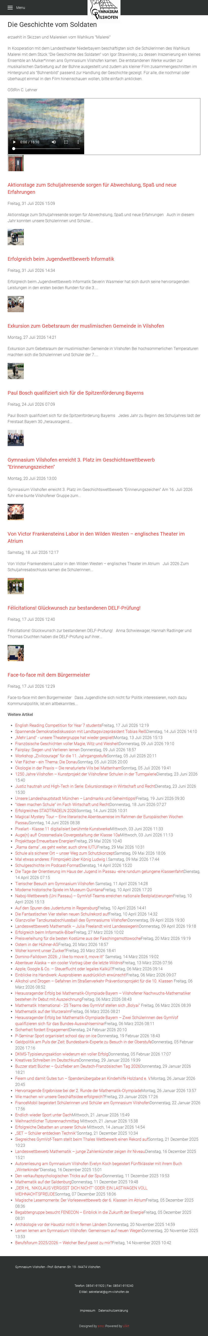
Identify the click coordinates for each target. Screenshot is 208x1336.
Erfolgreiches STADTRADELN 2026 (45, 810)
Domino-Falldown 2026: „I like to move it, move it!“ (60, 956)
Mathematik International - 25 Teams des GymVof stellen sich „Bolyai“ (78, 1005)
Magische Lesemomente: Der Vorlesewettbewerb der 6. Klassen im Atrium (80, 1200)
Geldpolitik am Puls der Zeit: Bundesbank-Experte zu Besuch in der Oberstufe (83, 1042)
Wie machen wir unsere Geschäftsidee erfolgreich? (60, 1096)
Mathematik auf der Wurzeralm (43, 1011)
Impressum (89, 1310)
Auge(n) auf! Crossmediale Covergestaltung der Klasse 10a (67, 835)
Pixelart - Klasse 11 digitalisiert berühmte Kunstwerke (62, 829)
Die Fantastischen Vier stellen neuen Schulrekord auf (62, 914)
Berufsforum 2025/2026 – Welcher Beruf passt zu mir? (63, 1242)
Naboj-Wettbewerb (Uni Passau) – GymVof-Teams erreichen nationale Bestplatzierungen (94, 895)
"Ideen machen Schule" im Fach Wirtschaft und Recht (62, 804)
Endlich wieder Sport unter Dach (43, 1115)
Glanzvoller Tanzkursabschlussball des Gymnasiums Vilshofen (71, 920)
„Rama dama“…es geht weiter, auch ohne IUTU (56, 847)
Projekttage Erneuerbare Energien (44, 841)
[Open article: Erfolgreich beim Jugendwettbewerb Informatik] (16, 236)
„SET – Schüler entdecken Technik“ (46, 1133)
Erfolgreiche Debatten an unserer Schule (51, 1127)
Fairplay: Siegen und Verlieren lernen (48, 749)
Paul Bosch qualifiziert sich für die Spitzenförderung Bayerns (76, 393)
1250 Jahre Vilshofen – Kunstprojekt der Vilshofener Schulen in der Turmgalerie (86, 774)
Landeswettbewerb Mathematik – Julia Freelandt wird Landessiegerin (77, 926)
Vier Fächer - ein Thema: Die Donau (46, 762)
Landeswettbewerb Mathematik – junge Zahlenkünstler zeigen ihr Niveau (80, 1151)
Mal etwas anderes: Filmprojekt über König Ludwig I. (61, 859)
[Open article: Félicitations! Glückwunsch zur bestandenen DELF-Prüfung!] (16, 585)
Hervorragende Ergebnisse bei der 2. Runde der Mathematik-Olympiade (78, 1090)
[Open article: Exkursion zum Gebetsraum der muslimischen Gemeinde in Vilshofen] (16, 303)
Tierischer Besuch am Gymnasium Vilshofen (55, 883)
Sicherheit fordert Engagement (42, 1029)
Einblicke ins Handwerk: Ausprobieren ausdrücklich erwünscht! (70, 975)
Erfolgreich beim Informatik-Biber (44, 932)
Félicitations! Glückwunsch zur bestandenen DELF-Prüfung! (74, 608)
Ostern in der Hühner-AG (36, 944)
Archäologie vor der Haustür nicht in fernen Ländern (61, 1224)
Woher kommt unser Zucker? (40, 950)
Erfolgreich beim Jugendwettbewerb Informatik (61, 259)
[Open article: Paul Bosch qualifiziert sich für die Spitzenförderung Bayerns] (16, 370)
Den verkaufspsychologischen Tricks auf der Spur (59, 1175)
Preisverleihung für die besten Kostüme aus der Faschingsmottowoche (78, 938)
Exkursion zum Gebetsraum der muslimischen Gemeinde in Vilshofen (86, 326)
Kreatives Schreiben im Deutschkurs (47, 1060)
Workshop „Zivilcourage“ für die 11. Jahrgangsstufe (61, 755)
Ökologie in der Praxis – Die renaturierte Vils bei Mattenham (68, 768)
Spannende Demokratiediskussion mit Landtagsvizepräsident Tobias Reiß (80, 731)
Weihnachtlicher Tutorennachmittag (47, 1121)
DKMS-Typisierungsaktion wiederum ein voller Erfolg (61, 1054)
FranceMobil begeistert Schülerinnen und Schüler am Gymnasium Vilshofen (82, 1102)
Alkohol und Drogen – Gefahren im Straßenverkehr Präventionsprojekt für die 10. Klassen (94, 981)
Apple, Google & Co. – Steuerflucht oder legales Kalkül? (64, 968)
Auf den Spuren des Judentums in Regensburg (56, 908)
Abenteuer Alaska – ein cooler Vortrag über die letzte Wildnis (69, 962)
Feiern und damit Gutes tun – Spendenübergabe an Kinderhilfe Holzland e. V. (83, 1078)
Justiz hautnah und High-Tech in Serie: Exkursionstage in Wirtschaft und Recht (85, 786)
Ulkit (126, 1326)
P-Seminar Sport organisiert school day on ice (56, 1035)
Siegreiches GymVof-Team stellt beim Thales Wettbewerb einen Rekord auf (81, 1139)
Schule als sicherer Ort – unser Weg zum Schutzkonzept (64, 853)
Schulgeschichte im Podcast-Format (47, 865)
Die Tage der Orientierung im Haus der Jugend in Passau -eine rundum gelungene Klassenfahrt (99, 871)
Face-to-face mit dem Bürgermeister (49, 675)
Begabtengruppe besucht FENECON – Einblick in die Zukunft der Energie (79, 1212)
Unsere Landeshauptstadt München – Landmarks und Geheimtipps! (75, 798)
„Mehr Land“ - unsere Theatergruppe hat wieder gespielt (64, 737)
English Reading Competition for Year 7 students (58, 725)
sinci (101, 1326)
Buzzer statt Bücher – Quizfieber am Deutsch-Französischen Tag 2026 (77, 1066)
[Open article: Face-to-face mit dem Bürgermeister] (16, 652)
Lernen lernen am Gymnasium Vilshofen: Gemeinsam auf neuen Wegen (78, 1230)
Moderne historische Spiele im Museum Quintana (59, 889)
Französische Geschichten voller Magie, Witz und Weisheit (67, 743)
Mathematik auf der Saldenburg (43, 1182)
